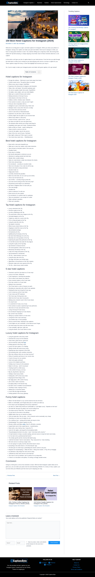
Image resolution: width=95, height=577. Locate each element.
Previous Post (10, 475)
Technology (66, 2)
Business (39, 2)
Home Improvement (56, 2)
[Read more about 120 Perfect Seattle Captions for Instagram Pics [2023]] (45, 493)
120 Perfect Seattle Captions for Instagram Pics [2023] (44, 502)
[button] (34, 3)
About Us (76, 562)
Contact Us (75, 2)
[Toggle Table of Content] (38, 72)
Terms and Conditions (76, 569)
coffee (24, 424)
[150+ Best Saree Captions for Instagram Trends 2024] (78, 52)
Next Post (56, 475)
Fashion (47, 2)
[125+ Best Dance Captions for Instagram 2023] (78, 85)
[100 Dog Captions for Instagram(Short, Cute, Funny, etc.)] (78, 36)
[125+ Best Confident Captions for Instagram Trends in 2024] (78, 69)
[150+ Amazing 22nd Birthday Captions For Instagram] (78, 20)
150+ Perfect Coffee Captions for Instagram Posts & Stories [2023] (19, 502)
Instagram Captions (28, 2)
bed (25, 342)
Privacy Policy (76, 567)
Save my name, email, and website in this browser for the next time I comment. (36, 544)
